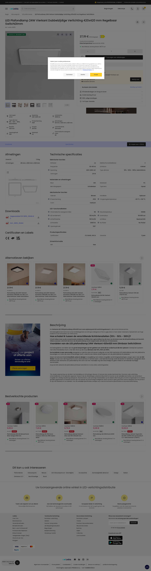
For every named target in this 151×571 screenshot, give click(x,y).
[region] (76, 68)
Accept (96, 74)
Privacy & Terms (87, 70)
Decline (83, 74)
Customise (69, 74)
